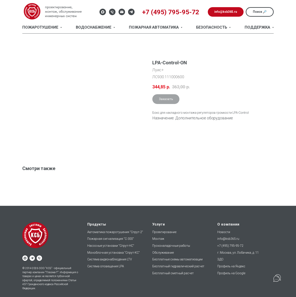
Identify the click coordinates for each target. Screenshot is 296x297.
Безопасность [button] (212, 27)
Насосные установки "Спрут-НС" (110, 245)
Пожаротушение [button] (40, 27)
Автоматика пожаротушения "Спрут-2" (115, 232)
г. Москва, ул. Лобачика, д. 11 (238, 252)
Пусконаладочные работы (171, 245)
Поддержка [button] (258, 27)
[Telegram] (131, 12)
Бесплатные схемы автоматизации (177, 259)
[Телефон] (112, 12)
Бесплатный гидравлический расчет (178, 266)
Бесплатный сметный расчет (173, 273)
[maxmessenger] (25, 258)
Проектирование (164, 232)
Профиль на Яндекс (231, 266)
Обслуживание (163, 252)
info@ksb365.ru (228, 238)
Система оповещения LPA (105, 266)
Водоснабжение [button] (94, 27)
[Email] (122, 12)
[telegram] (32, 258)
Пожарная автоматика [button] (154, 27)
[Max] (102, 12)
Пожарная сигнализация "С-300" (110, 238)
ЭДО (220, 259)
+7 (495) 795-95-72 (230, 245)
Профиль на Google (231, 273)
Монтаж (158, 238)
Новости (223, 232)
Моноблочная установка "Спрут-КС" (113, 252)
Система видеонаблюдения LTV (109, 259)
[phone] (39, 258)
